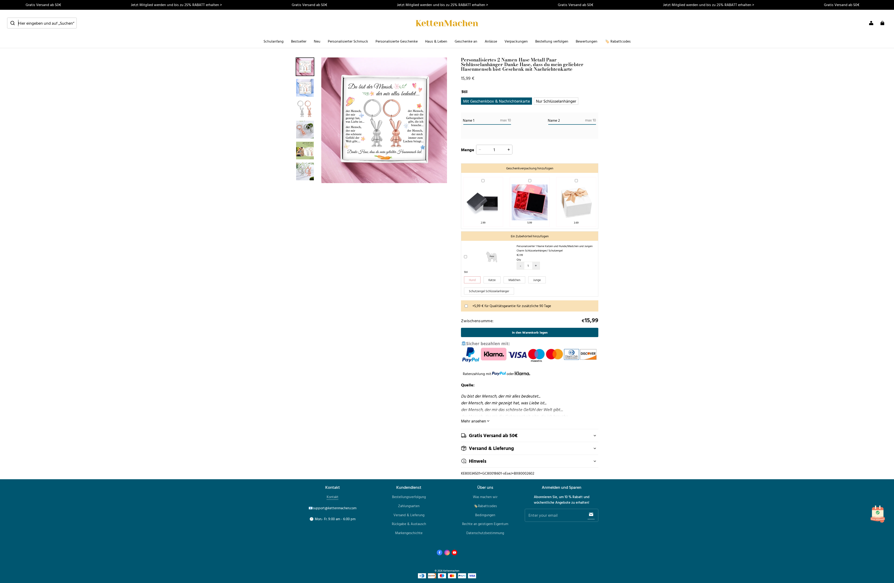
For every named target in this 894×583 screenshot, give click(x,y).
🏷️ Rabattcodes (618, 41)
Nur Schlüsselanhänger (556, 101)
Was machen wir (485, 496)
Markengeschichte (409, 533)
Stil (466, 272)
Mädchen (514, 280)
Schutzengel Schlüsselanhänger (489, 291)
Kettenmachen (451, 571)
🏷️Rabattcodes (485, 506)
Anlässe (491, 41)
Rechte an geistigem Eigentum (485, 523)
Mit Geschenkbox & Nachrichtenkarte (496, 101)
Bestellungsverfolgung (409, 496)
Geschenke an (466, 41)
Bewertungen (586, 41)
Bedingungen (485, 515)
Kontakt (333, 496)
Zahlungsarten (409, 506)
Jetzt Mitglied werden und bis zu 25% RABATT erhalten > (176, 4)
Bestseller (298, 41)
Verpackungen (516, 41)
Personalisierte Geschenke (397, 41)
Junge (537, 280)
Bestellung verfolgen (551, 41)
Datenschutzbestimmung (485, 533)
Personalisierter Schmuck (348, 41)
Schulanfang (274, 41)
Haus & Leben (436, 41)
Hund (472, 280)
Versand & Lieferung (408, 515)
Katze (492, 280)
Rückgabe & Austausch (409, 523)
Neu (317, 41)
